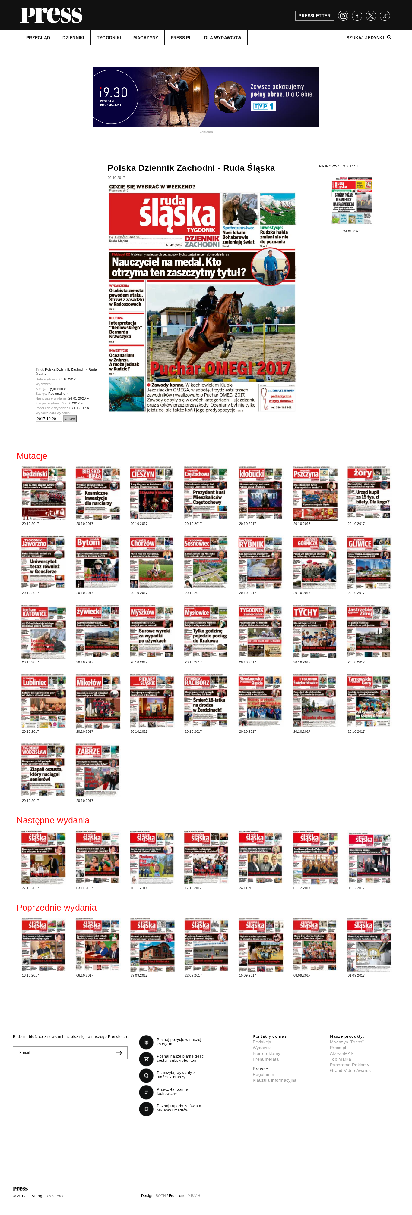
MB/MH (194, 1196)
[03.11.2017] (98, 856)
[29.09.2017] (152, 945)
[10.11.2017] (152, 857)
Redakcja (262, 1041)
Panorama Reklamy (349, 1064)
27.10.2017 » (72, 403)
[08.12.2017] (369, 857)
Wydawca (262, 1047)
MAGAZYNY (145, 37)
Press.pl (338, 1047)
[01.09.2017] (369, 945)
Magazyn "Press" (347, 1041)
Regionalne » (58, 393)
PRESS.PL (181, 37)
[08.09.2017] (315, 944)
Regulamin (263, 1074)
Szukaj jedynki (365, 37)
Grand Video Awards (350, 1070)
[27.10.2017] (43, 857)
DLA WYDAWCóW (222, 37)
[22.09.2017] (206, 944)
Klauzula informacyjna (275, 1080)
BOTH (161, 1196)
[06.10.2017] (98, 944)
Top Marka (340, 1059)
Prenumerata (266, 1059)
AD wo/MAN (342, 1053)
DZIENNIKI (73, 37)
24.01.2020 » (78, 398)
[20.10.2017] (43, 493)
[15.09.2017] (261, 945)
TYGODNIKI (109, 37)
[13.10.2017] (43, 944)
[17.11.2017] (206, 857)
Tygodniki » (57, 389)
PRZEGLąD (38, 37)
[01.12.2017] (315, 857)
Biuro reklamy (266, 1053)
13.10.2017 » (79, 408)
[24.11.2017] (261, 856)
